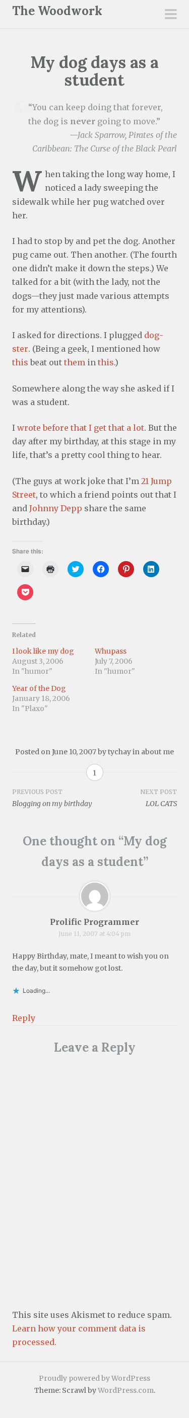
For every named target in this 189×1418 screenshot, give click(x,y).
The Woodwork (57, 11)
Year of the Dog (39, 688)
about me (157, 751)
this (20, 362)
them (74, 362)
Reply (23, 1018)
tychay (119, 751)
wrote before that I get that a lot (80, 428)
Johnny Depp (55, 508)
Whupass (111, 651)
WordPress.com (126, 1390)
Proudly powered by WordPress (94, 1378)
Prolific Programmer (94, 922)
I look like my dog (43, 651)
